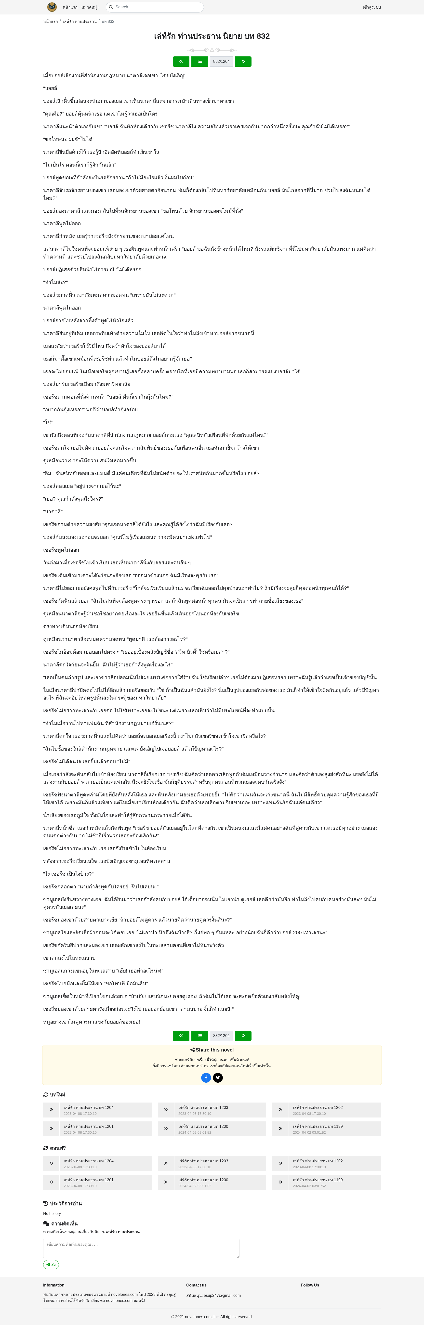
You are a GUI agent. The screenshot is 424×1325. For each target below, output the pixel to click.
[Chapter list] (199, 61)
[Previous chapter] (181, 61)
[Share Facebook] (206, 1078)
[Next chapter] (243, 61)
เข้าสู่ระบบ (372, 7)
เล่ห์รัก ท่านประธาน (80, 21)
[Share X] (218, 1078)
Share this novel (215, 1049)
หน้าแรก (70, 7)
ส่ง (53, 1264)
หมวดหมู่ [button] (89, 7)
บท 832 (108, 21)
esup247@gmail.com (222, 1295)
